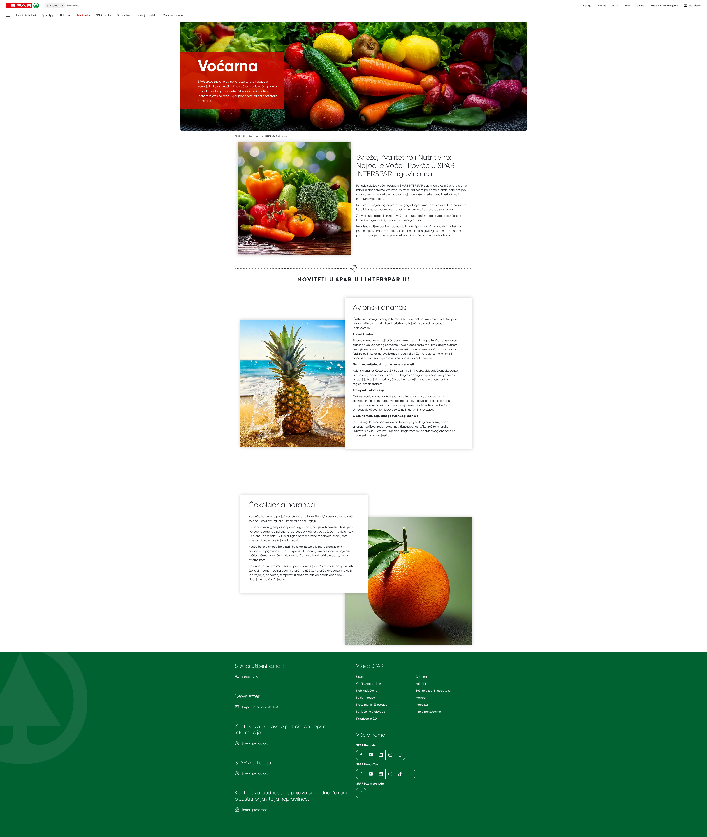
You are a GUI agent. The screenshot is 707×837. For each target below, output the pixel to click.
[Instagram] (390, 755)
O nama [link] (601, 5)
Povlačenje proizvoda (370, 711)
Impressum (423, 704)
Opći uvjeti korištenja (370, 683)
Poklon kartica (365, 697)
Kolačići (421, 683)
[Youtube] (371, 755)
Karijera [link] (639, 5)
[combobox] (55, 5)
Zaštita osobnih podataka (433, 690)
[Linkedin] (381, 755)
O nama (421, 676)
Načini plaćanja (366, 690)
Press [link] (627, 5)
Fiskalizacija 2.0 (366, 718)
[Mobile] (400, 755)
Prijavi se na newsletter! (259, 707)
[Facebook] (361, 755)
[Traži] (124, 5)
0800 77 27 (249, 677)
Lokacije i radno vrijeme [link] (664, 5)
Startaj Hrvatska (146, 15)
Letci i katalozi (26, 15)
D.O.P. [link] (615, 5)
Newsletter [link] (695, 5)
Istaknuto (83, 15)
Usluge (360, 676)
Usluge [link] (587, 5)
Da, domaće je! (173, 15)
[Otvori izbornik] (9, 15)
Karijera (421, 697)
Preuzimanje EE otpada (371, 704)
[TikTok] (400, 774)
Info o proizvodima (428, 711)
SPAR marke (103, 15)
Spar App (47, 15)
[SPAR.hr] (23, 5)
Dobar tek (123, 15)
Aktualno (65, 15)
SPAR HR (240, 136)
